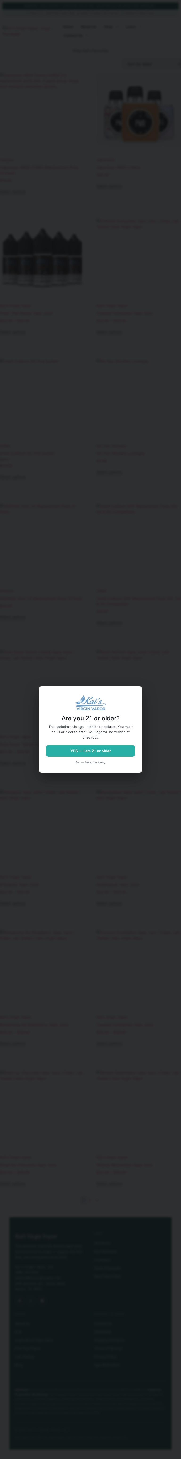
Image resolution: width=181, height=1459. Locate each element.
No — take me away (90, 762)
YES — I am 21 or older (90, 751)
